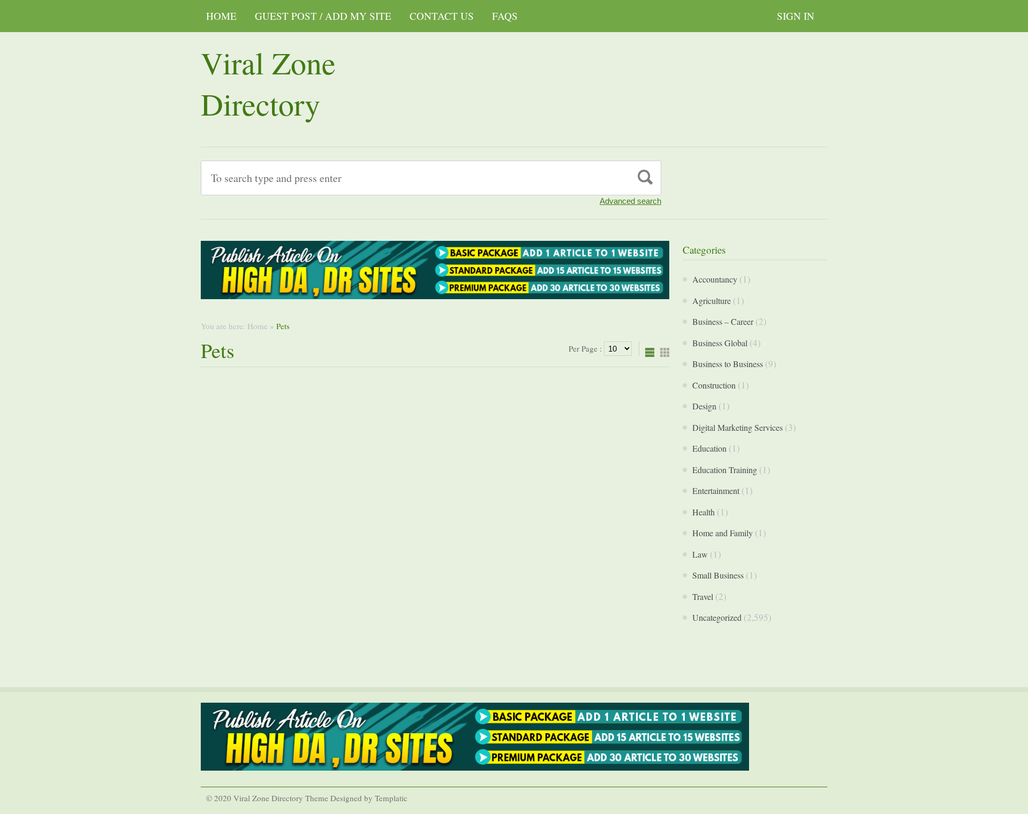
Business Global (719, 342)
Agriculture (711, 300)
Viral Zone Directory (268, 83)
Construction (714, 385)
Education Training (724, 469)
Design (704, 406)
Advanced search (630, 201)
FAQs (505, 15)
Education (709, 448)
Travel (702, 596)
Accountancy (714, 279)
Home (221, 15)
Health (703, 512)
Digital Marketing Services (737, 427)
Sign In (795, 15)
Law (700, 554)
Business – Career (722, 321)
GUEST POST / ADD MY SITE (323, 15)
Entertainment (715, 490)
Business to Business (727, 363)
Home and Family (722, 532)
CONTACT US (442, 15)
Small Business (718, 575)
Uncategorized (717, 617)
